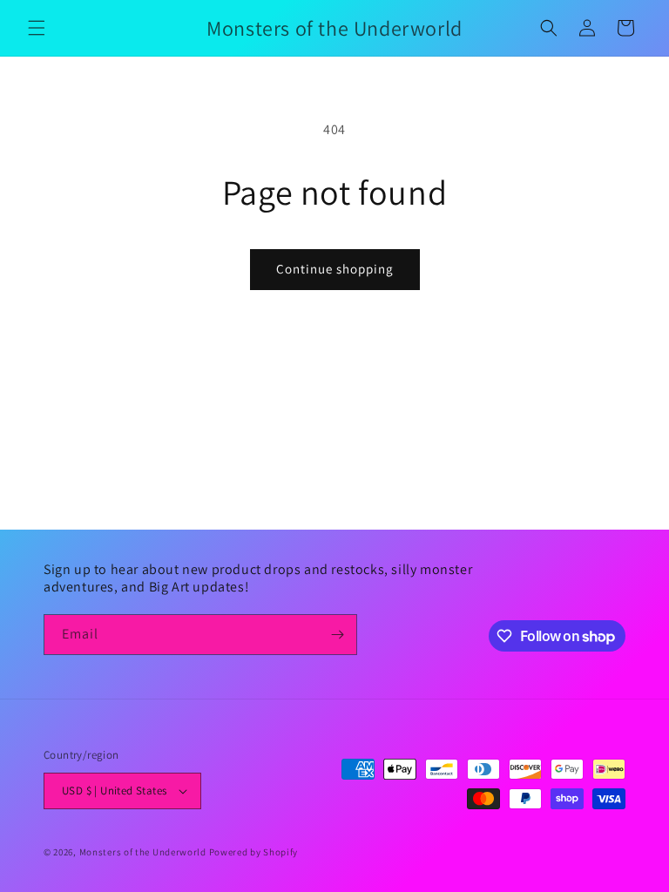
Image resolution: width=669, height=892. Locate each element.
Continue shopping (335, 268)
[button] (36, 28)
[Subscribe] (337, 634)
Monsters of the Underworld (142, 852)
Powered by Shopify (254, 852)
